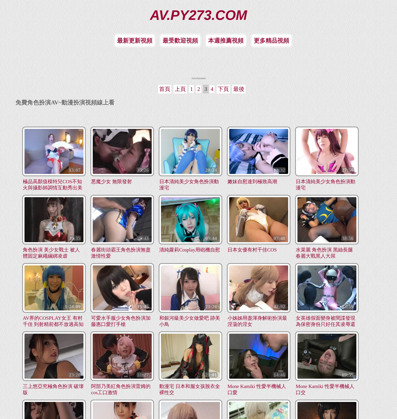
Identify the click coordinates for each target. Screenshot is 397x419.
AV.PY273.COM (198, 15)
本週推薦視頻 (226, 40)
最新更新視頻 (134, 40)
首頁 (164, 89)
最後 (238, 89)
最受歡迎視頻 (180, 40)
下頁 (223, 89)
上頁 (180, 89)
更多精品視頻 (271, 40)
